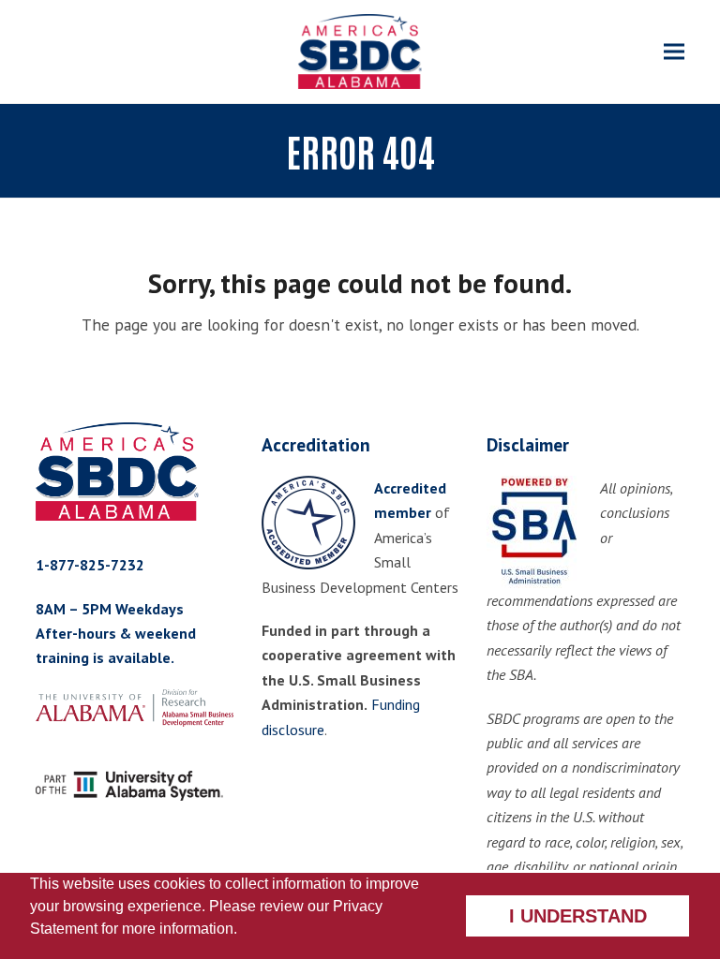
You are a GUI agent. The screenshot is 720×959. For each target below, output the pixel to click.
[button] (674, 52)
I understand (578, 916)
